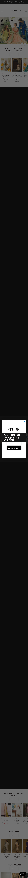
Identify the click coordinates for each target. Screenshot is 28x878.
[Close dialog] (24, 421)
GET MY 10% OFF (14, 448)
